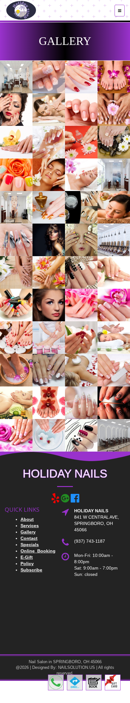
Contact (29, 538)
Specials (30, 544)
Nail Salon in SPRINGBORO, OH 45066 (65, 661)
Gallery (28, 531)
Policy (27, 563)
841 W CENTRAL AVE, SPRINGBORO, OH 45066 (96, 523)
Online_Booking (38, 550)
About (27, 519)
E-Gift (27, 557)
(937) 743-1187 (89, 541)
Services (30, 525)
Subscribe (31, 569)
